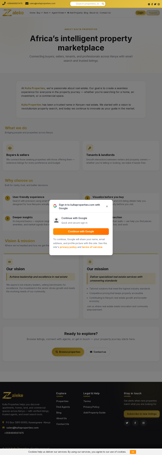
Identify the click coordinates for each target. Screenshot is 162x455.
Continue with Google (81, 231)
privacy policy (68, 247)
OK (133, 452)
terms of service (92, 247)
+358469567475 (14, 3)
